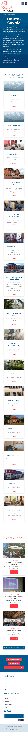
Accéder (14, 106)
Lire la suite (14, 572)
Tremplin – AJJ (14, 429)
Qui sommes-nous (9, 683)
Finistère (7, 701)
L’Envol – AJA (14, 374)
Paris (6, 698)
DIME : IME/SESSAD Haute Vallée (14, 278)
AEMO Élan (14, 154)
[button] (25, 8)
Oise (6, 707)
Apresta (16, 729)
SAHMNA (14, 95)
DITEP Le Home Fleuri (14, 183)
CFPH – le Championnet (14, 344)
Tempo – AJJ (14, 484)
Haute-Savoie (8, 704)
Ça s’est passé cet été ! (14, 631)
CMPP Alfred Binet (14, 400)
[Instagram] (26, 3)
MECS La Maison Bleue (14, 314)
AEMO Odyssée (14, 126)
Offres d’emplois (9, 686)
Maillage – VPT (14, 510)
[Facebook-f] (23, 3)
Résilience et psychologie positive (14, 597)
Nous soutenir (8, 689)
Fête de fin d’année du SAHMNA (14, 563)
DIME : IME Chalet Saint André (14, 215)
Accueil (7, 680)
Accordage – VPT (14, 455)
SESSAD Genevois (14, 247)
